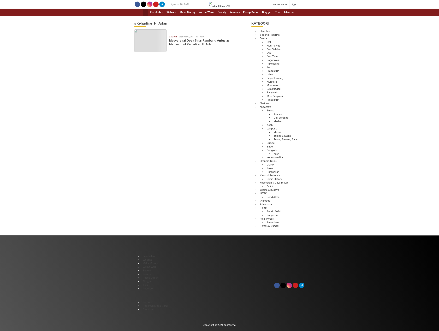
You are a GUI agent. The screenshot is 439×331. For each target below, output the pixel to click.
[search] (303, 4)
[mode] (294, 4)
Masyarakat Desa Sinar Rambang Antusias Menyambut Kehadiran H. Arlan (199, 42)
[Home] (145, 12)
